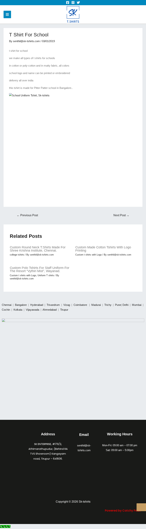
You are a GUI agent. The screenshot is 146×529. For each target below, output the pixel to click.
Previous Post (27, 215)
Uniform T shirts (46, 275)
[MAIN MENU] (7, 14)
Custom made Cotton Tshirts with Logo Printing (103, 248)
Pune (118, 304)
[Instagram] (73, 2)
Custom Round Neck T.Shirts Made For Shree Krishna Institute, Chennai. (38, 248)
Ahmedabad (50, 309)
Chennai (6, 304)
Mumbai (137, 304)
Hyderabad (37, 304)
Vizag (67, 304)
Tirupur (64, 309)
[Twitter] (78, 2)
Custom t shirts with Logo (88, 254)
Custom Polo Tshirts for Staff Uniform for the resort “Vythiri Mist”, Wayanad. (39, 269)
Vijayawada (33, 309)
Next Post (121, 215)
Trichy (108, 304)
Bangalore (21, 304)
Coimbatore (81, 304)
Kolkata (18, 309)
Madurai (96, 304)
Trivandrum (54, 304)
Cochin (6, 309)
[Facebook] (67, 2)
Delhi (125, 304)
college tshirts (17, 254)
